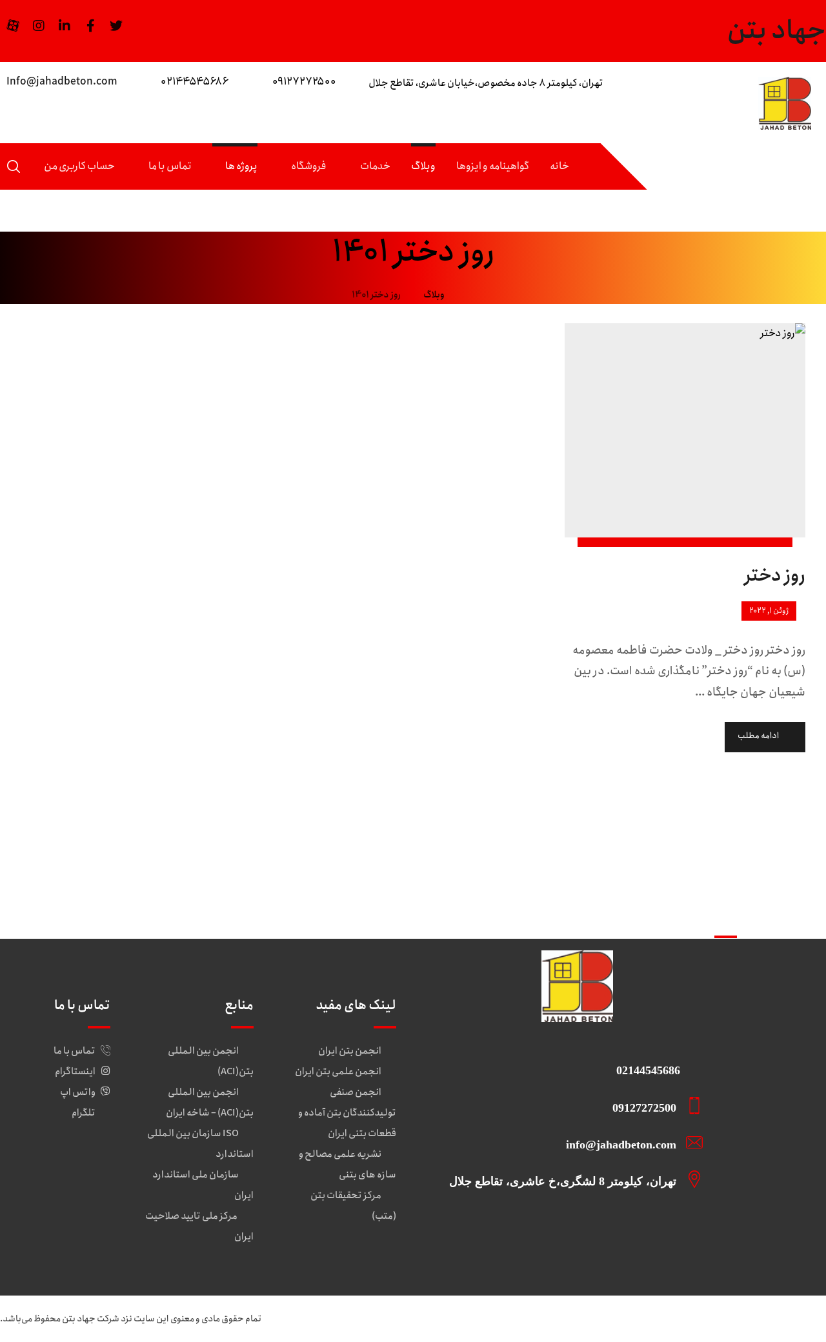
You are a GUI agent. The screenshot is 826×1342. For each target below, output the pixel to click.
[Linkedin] (64, 26)
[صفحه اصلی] (470, 295)
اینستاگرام (75, 1071)
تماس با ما (75, 1051)
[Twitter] (116, 26)
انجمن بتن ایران (349, 1051)
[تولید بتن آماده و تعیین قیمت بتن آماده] (784, 103)
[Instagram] (39, 26)
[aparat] (13, 26)
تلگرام (84, 1113)
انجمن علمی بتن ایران (338, 1071)
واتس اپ (78, 1092)
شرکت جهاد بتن (90, 1319)
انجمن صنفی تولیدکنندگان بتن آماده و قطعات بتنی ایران (347, 1113)
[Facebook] (90, 26)
